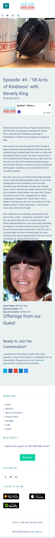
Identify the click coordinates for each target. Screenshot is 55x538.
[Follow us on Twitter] (11, 477)
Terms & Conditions (14, 413)
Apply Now (27, 457)
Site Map (9, 421)
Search (8, 429)
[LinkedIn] (16, 477)
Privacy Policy (11, 417)
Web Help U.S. (37, 532)
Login (7, 425)
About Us (9, 408)
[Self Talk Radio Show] (27, 6)
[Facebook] (5, 477)
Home (8, 404)
